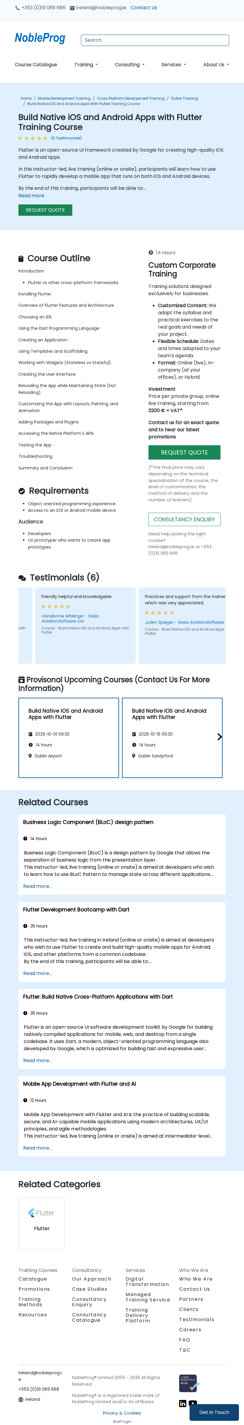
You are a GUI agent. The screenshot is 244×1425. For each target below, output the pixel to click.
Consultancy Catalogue (89, 1317)
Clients (188, 1309)
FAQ (184, 1339)
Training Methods (30, 1302)
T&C (185, 1350)
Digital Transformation (147, 1281)
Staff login (122, 1421)
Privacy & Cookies (122, 1413)
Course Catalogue (36, 64)
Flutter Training (184, 98)
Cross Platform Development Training (131, 98)
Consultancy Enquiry (89, 1302)
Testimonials (196, 1319)
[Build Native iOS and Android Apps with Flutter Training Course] (45, 37)
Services (172, 64)
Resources (32, 1314)
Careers (190, 1329)
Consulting (128, 64)
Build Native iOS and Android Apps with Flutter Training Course (83, 103)
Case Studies (89, 1289)
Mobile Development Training (64, 98)
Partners (191, 1299)
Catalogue (32, 1278)
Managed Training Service (148, 1297)
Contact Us (144, 7)
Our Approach (91, 1278)
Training (84, 64)
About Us (214, 64)
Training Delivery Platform (138, 1315)
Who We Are (196, 1278)
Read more (31, 195)
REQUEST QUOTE (45, 210)
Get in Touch (214, 1412)
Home (26, 98)
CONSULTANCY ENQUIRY (184, 519)
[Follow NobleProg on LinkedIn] (182, 1403)
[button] (218, 736)
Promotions (34, 1289)
